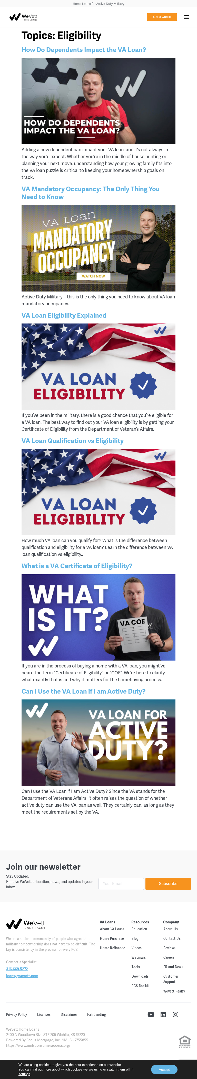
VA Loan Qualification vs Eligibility (73, 441)
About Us (170, 929)
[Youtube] (151, 1014)
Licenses (44, 1014)
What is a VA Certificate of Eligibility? (77, 566)
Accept (164, 1069)
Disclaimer (69, 1014)
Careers (169, 957)
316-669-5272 (17, 969)
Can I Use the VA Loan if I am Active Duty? (84, 691)
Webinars (139, 957)
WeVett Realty (174, 991)
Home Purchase (112, 938)
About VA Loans (112, 929)
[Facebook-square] (188, 1014)
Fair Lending (96, 1014)
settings (24, 1074)
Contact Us (172, 938)
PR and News (173, 967)
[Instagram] (175, 1014)
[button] (186, 17)
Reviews (169, 948)
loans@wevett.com (22, 976)
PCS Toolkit (140, 986)
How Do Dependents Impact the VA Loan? (84, 50)
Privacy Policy (16, 1014)
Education (139, 929)
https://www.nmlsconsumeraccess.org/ (38, 1045)
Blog (135, 938)
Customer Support (170, 979)
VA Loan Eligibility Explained (64, 315)
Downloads (140, 976)
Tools (136, 967)
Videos (137, 948)
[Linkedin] (163, 1014)
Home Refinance (112, 948)
